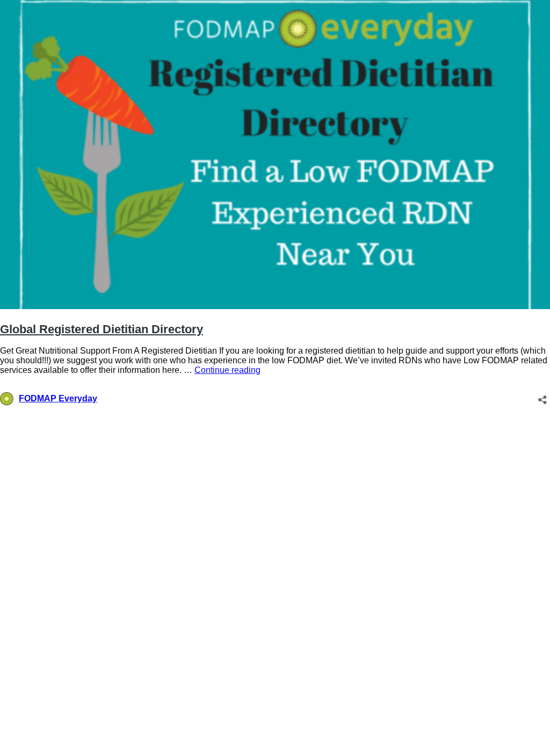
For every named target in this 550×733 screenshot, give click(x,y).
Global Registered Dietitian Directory (101, 329)
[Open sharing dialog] (542, 396)
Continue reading (227, 370)
